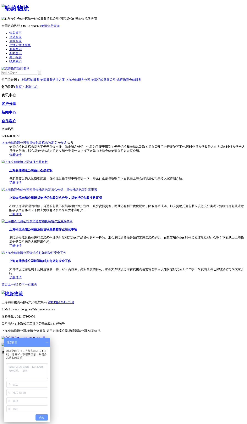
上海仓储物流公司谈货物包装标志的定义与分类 (34, 142)
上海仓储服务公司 (78, 79)
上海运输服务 (30, 79)
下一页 (26, 284)
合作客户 (9, 121)
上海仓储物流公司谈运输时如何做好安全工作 (40, 261)
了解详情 (15, 182)
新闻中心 (31, 86)
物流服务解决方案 (52, 79)
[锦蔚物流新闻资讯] (15, 68)
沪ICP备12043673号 (61, 302)
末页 (34, 284)
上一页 (12, 284)
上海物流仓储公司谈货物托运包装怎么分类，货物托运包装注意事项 (55, 197)
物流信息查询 (50, 25)
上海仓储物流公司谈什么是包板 (30, 170)
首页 (19, 86)
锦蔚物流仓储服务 (129, 79)
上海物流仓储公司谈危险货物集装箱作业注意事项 (43, 229)
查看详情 (15, 154)
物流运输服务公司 (103, 79)
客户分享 (9, 104)
